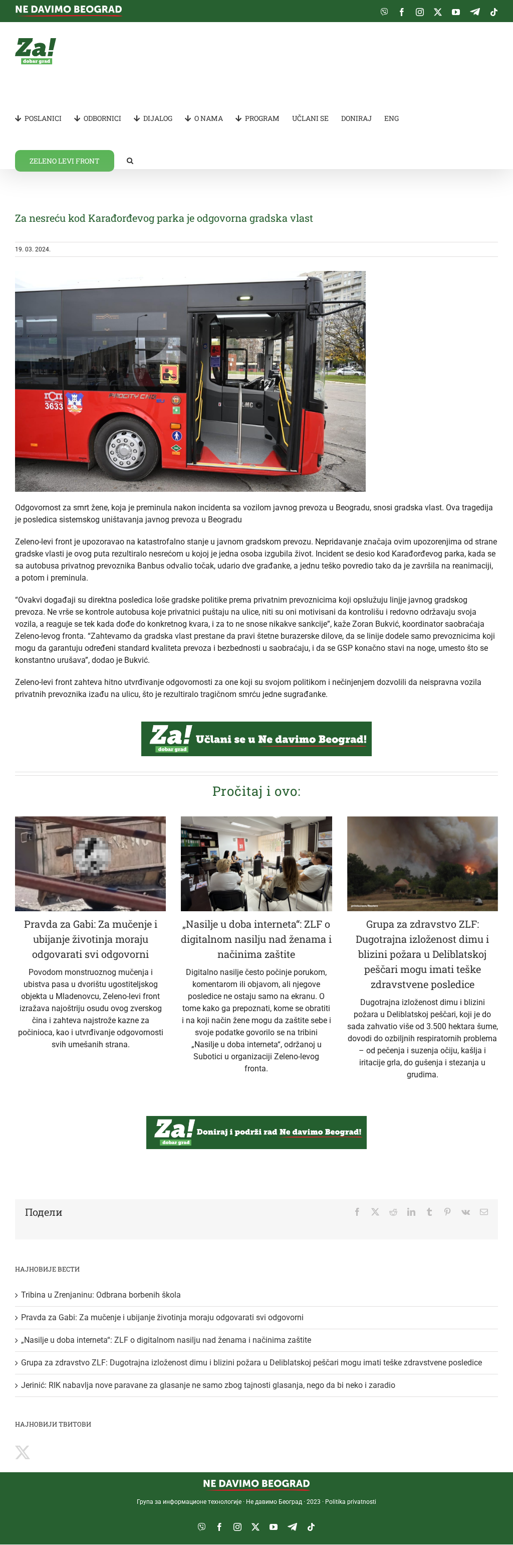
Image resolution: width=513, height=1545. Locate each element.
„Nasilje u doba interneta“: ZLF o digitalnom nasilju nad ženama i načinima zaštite (256, 938)
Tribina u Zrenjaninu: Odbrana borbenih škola (101, 1295)
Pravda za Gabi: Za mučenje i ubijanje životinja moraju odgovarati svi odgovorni (90, 938)
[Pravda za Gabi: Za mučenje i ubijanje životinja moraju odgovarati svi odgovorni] (90, 863)
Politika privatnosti (350, 1501)
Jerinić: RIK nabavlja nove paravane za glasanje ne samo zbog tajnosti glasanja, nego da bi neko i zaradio (208, 1385)
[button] (130, 160)
